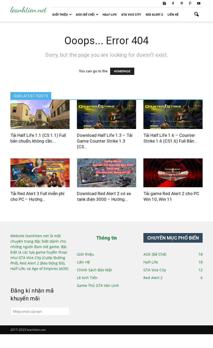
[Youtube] (199, 3)
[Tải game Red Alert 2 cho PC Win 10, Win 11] (173, 173)
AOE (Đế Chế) (85, 14)
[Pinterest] (181, 3)
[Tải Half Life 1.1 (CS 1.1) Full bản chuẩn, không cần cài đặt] (40, 114)
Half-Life (110, 14)
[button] (196, 14)
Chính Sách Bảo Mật (94, 269)
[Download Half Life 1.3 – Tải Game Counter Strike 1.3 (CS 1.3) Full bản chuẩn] (106, 114)
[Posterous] (190, 3)
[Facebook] (173, 3)
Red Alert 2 (154, 14)
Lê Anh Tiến (87, 277)
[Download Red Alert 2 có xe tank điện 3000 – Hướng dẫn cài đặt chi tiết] (106, 173)
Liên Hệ (173, 14)
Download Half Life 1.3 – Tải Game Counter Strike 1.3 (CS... (104, 141)
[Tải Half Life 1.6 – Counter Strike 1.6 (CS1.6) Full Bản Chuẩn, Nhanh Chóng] (173, 114)
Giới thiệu (60, 14)
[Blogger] (164, 3)
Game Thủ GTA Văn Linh (98, 285)
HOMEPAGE (122, 71)
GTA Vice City (131, 14)
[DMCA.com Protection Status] (27, 277)
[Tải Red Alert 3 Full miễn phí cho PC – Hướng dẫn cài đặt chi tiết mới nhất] (40, 173)
